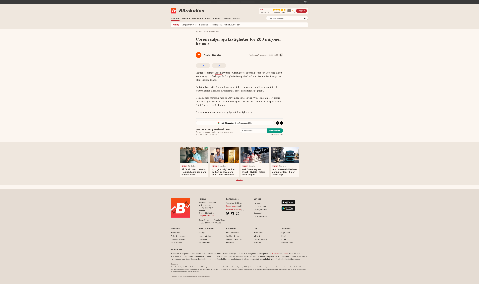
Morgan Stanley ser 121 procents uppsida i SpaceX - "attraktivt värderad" (206, 24)
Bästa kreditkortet (232, 232)
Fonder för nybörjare (178, 239)
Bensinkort (230, 242)
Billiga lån (257, 236)
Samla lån (257, 242)
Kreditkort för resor (233, 236)
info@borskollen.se (206, 215)
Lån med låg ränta (260, 239)
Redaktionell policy (261, 216)
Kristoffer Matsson (233, 209)
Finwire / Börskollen (212, 55)
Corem (218, 72)
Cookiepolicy (258, 213)
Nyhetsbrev (258, 203)
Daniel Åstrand (232, 206)
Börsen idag (175, 232)
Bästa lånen (258, 232)
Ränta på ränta (176, 242)
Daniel (285, 253)
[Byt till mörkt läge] (291, 11)
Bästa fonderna (204, 242)
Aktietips (202, 232)
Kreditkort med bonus (234, 239)
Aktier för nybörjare (178, 236)
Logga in (301, 11)
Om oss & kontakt (260, 206)
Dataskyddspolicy (277, 134)
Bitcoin (283, 236)
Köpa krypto (285, 232)
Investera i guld (287, 242)
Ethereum (284, 239)
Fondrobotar (203, 239)
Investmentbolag (205, 236)
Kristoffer (275, 253)
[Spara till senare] (281, 55)
